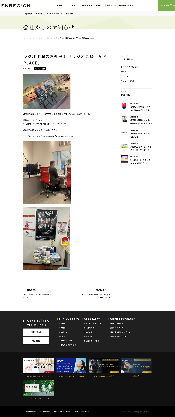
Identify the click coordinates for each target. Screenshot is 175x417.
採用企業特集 (89, 328)
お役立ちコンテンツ (92, 341)
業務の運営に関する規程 (61, 411)
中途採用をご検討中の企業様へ (121, 5)
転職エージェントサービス (94, 323)
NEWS (123, 71)
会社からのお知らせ (129, 66)
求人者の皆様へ (45, 411)
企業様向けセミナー (117, 328)
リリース (124, 76)
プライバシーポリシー (81, 411)
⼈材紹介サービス (116, 323)
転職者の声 (88, 336)
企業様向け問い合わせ (118, 336)
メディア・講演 (127, 80)
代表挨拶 (39, 13)
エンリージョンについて (65, 5)
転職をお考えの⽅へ (91, 5)
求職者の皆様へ (31, 411)
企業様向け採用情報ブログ (120, 332)
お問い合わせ (36, 332)
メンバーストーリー (54, 13)
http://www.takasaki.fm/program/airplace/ (55, 136)
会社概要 (28, 13)
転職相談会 (88, 332)
